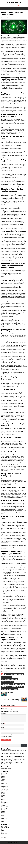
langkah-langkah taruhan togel (9, 679)
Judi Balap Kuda (4, 829)
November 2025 (4, 786)
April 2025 (3, 796)
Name (2, 723)
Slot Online (3, 835)
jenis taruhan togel (6, 676)
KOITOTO (18, 842)
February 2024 (4, 817)
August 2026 (4, 773)
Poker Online (4, 833)
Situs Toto (3, 837)
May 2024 (3, 812)
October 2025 (4, 787)
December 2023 (4, 820)
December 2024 (4, 802)
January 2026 (4, 783)
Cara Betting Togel (5, 827)
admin (9, 17)
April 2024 (3, 814)
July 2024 (3, 809)
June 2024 (3, 811)
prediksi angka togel (19, 684)
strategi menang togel (17, 686)
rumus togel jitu (6, 686)
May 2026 (3, 777)
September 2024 (4, 806)
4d (8, 674)
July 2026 (3, 774)
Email (2, 727)
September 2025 (4, 789)
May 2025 (3, 795)
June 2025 (3, 793)
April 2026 (3, 779)
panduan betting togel (7, 681)
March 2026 (3, 780)
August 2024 (4, 808)
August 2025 (4, 790)
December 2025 (4, 785)
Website (3, 731)
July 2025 (3, 792)
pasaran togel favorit (7, 684)
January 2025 (4, 801)
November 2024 (4, 804)
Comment (3, 713)
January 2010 (4, 821)
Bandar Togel (4, 826)
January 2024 (4, 818)
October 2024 (4, 805)
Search (2, 743)
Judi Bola (3, 830)
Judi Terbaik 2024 (5, 832)
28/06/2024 (4, 17)
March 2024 (3, 815)
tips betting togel (6, 689)
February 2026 (4, 782)
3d (5, 674)
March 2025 (3, 798)
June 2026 (3, 776)
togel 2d (15, 689)
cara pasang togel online (17, 674)
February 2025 (4, 799)
